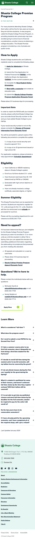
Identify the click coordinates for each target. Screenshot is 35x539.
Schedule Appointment (22, 156)
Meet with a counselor (15, 88)
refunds (25, 209)
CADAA (8, 79)
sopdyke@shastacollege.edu (15, 296)
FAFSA (22, 74)
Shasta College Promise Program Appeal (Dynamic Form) (17, 263)
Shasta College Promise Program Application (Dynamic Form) (19, 95)
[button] (32, 2)
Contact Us (8, 462)
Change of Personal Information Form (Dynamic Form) (15, 129)
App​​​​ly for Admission (14, 66)
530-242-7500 (9, 458)
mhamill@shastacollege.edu (15, 288)
